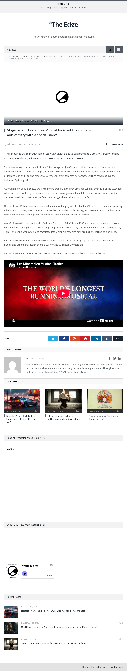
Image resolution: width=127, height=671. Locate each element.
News (120, 144)
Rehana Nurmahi (35, 358)
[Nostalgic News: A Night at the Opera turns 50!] (105, 400)
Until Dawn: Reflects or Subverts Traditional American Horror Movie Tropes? (59, 626)
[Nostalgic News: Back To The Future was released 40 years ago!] (22, 400)
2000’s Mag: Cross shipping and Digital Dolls (62, 7)
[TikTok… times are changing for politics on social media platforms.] (63, 400)
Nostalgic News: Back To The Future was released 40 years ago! (21, 418)
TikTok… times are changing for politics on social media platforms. (65, 417)
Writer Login (117, 666)
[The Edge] (63, 23)
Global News (111, 144)
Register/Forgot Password (95, 666)
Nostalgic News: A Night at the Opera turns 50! (103, 417)
